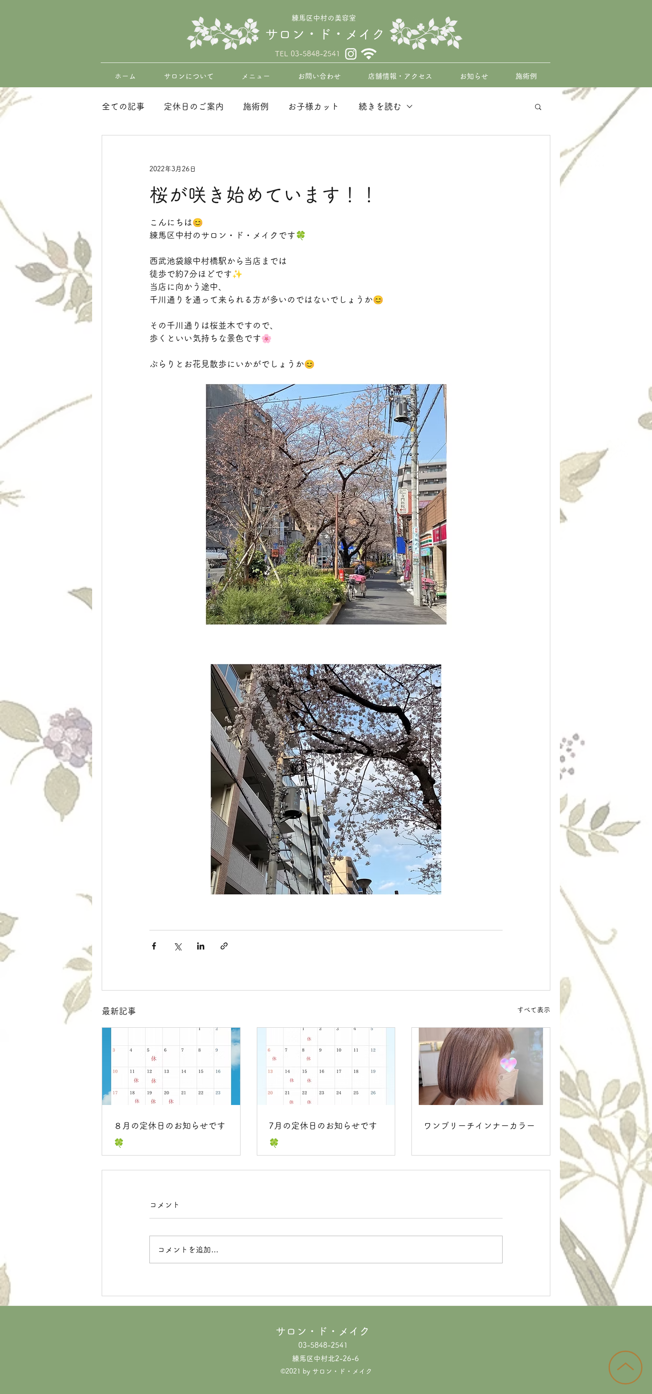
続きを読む (379, 106)
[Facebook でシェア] (153, 945)
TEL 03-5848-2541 (307, 53)
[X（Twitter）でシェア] (177, 945)
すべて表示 (533, 1009)
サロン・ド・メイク (325, 34)
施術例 (256, 106)
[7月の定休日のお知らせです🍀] (326, 1066)
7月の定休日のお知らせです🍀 (323, 1134)
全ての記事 (123, 106)
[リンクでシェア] (224, 945)
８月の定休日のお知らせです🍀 (169, 1134)
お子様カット (313, 106)
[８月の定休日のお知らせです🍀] (171, 1066)
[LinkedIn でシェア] (200, 945)
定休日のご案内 (194, 106)
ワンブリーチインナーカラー (479, 1125)
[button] (538, 106)
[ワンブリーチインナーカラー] (481, 1066)
